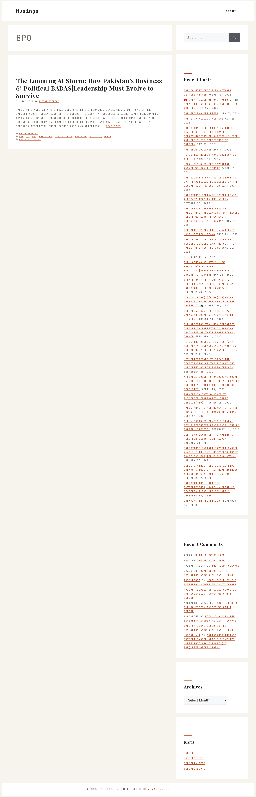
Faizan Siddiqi (195, 589)
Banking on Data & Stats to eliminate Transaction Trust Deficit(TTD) (206, 398)
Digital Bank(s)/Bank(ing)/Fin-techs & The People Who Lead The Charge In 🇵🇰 (209, 301)
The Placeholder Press (201, 113)
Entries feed (194, 758)
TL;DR (188, 257)
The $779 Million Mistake (203, 118)
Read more (113, 126)
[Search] (234, 38)
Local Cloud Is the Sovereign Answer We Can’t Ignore (210, 594)
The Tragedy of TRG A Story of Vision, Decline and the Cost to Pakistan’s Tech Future (209, 243)
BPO (34, 136)
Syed (187, 626)
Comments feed (194, 763)
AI (27, 136)
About (231, 11)
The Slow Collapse (198, 149)
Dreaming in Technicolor (203, 500)
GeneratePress (156, 789)
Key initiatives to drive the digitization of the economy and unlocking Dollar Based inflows (209, 363)
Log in (189, 753)
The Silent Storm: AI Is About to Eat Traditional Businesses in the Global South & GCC (211, 181)
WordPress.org (194, 768)
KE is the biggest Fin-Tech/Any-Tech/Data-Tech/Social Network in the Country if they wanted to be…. (212, 346)
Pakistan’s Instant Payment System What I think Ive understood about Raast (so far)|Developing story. (211, 452)
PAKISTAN (81, 136)
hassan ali (192, 635)
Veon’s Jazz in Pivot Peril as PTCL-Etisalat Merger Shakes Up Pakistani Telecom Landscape (208, 284)
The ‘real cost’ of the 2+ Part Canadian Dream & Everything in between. (208, 315)
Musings (27, 11)
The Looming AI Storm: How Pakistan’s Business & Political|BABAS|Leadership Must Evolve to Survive (89, 88)
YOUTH (107, 136)
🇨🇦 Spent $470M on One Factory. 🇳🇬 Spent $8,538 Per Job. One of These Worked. (212, 104)
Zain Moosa (192, 580)
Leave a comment (30, 139)
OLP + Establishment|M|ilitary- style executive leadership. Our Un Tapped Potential (212, 425)
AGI (21, 136)
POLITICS (95, 136)
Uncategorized (28, 133)
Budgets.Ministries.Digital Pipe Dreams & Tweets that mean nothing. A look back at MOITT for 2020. (212, 470)
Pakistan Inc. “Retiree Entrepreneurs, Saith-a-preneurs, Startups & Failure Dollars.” (210, 487)
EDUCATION (45, 136)
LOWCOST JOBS (63, 136)
